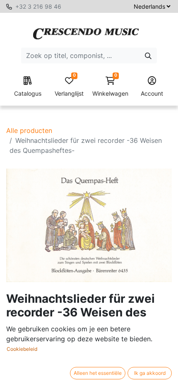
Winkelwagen (110, 87)
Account (152, 93)
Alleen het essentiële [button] (98, 373)
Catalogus (27, 93)
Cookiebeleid (22, 349)
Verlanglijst (69, 87)
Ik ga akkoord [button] (150, 373)
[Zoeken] (148, 55)
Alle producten (29, 130)
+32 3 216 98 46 (38, 6)
